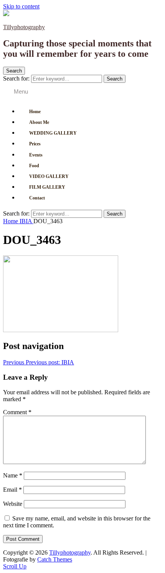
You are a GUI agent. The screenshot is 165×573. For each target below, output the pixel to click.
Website (12, 504)
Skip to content (21, 6)
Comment (17, 412)
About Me (39, 122)
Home (35, 111)
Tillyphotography (24, 27)
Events (36, 155)
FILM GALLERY (47, 187)
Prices (35, 144)
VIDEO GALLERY (49, 176)
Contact (37, 198)
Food (34, 165)
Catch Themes (54, 559)
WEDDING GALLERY (53, 133)
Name (12, 475)
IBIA (26, 221)
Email (12, 489)
